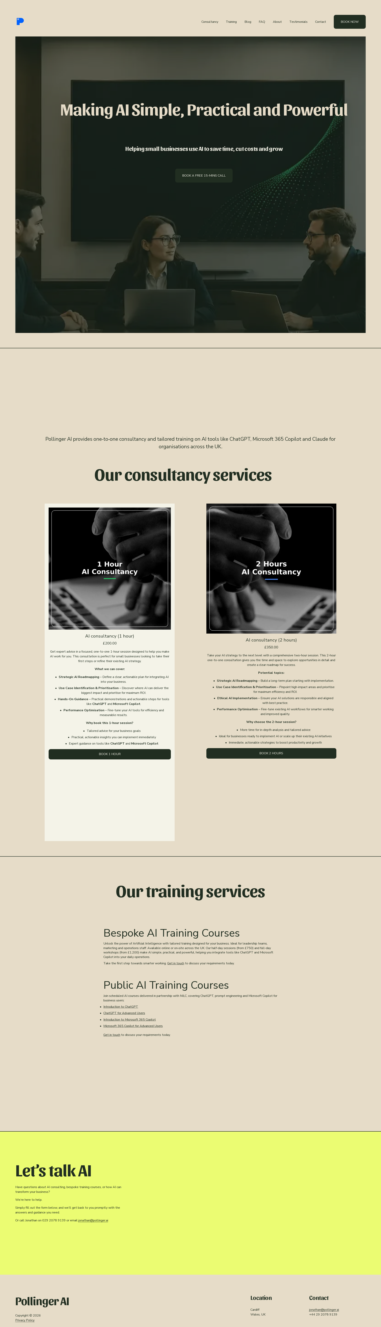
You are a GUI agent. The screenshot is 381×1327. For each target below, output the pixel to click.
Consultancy (209, 22)
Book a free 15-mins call (204, 175)
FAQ (262, 22)
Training (231, 22)
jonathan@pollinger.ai (93, 1220)
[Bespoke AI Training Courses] (190, 922)
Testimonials (298, 22)
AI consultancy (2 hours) (271, 640)
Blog (247, 22)
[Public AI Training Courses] (190, 974)
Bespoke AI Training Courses (171, 933)
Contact (320, 22)
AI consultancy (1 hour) (109, 636)
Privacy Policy (25, 1320)
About (277, 22)
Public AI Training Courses (166, 985)
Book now (350, 22)
